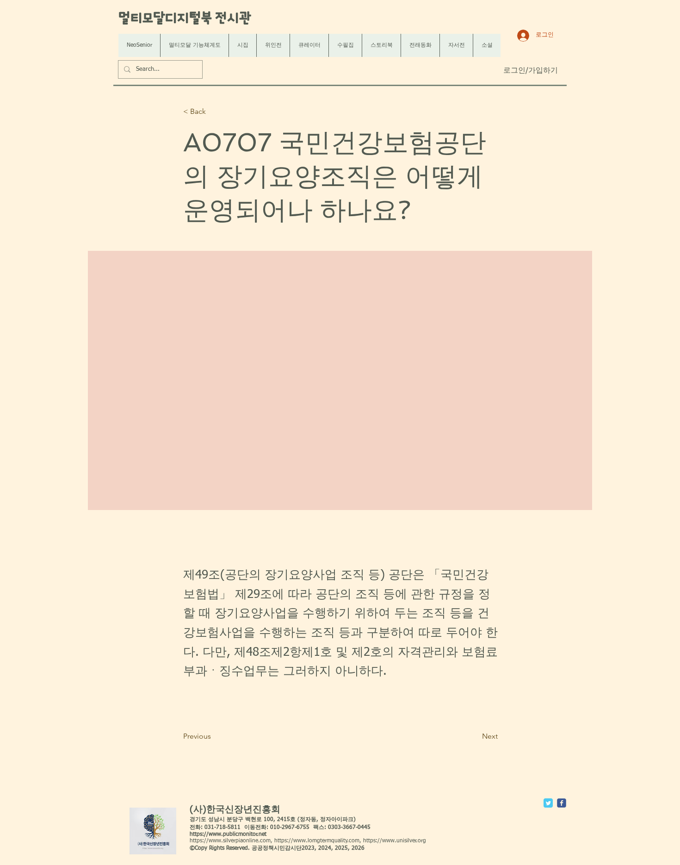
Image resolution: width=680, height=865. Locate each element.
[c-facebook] (561, 803)
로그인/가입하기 (530, 71)
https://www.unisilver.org (394, 841)
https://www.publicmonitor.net (228, 834)
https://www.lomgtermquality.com (316, 841)
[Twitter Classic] (548, 803)
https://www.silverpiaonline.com (230, 841)
